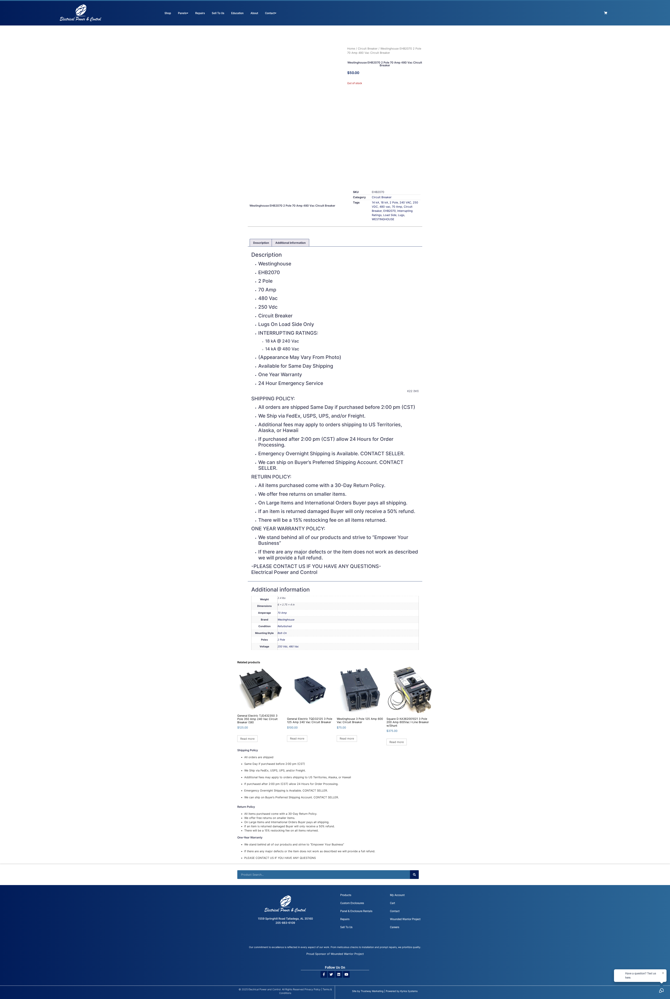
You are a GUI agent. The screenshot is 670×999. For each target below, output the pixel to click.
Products (345, 819)
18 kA (384, 203)
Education (237, 13)
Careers (394, 843)
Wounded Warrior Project (405, 835)
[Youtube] (346, 891)
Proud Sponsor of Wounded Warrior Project (335, 870)
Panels (182, 13)
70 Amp (397, 207)
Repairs (200, 13)
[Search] (414, 799)
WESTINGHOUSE (383, 220)
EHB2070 (389, 211)
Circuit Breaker (368, 48)
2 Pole (394, 203)
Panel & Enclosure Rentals (356, 835)
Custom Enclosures (352, 827)
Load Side (389, 215)
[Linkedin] (339, 891)
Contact (270, 13)
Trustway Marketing (372, 907)
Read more (247, 663)
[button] (241, 40)
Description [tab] (261, 243)
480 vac (384, 207)
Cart (414, 819)
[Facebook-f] (324, 891)
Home (351, 48)
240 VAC (405, 203)
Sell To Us (218, 13)
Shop (168, 13)
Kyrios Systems (409, 907)
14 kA (375, 203)
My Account (397, 819)
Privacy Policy (312, 905)
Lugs (401, 215)
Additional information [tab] (290, 243)
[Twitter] (331, 891)
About (254, 13)
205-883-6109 (285, 843)
